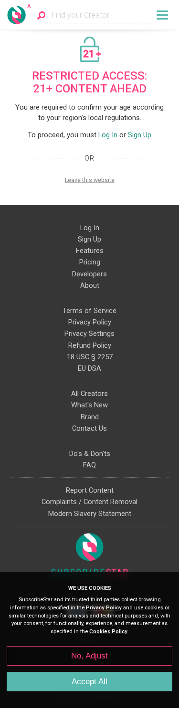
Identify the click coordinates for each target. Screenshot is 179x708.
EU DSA (89, 368)
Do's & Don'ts (89, 453)
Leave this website (90, 180)
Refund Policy (89, 345)
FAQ (89, 465)
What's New (89, 405)
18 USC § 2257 (90, 357)
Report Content (90, 490)
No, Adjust (89, 655)
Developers (89, 274)
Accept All (89, 681)
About (89, 285)
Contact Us (89, 428)
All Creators (89, 393)
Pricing (89, 262)
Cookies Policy (108, 631)
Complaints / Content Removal (89, 501)
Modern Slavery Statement (89, 513)
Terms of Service (89, 310)
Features (90, 250)
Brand (90, 417)
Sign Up (139, 135)
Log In (107, 135)
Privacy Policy (89, 322)
